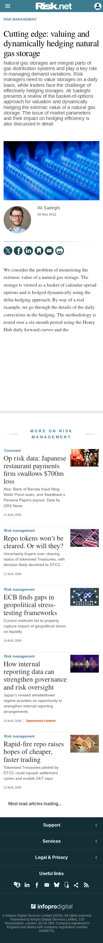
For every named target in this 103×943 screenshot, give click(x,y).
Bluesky (56, 885)
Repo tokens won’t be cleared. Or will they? (33, 541)
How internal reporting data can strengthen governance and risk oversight (35, 675)
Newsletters (46, 885)
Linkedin (27, 885)
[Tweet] (8, 250)
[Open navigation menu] (5, 6)
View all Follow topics (17, 885)
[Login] (97, 6)
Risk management (20, 19)
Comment (12, 450)
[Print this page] (59, 250)
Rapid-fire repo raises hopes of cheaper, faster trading (34, 751)
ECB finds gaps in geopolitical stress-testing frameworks (30, 604)
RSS (86, 885)
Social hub (76, 885)
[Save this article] (39, 250)
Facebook (37, 885)
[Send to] (49, 250)
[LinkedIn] (28, 250)
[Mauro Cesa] (17, 219)
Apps (66, 885)
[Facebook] (18, 250)
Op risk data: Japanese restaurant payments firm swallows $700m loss (35, 469)
